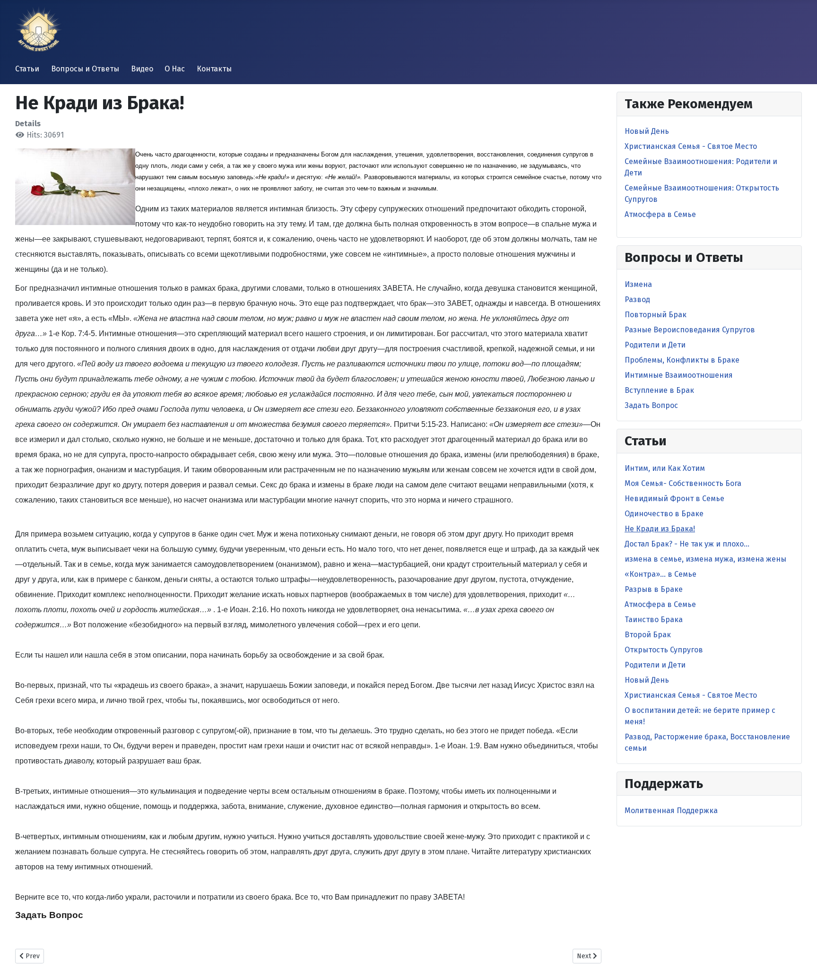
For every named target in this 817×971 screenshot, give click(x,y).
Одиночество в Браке (664, 513)
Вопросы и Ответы (85, 68)
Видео (142, 68)
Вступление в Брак (659, 390)
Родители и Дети (655, 344)
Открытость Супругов (664, 649)
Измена (638, 284)
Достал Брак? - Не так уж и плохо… (687, 543)
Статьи (27, 68)
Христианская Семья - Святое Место (691, 146)
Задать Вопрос (49, 915)
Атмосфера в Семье (660, 214)
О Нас (175, 68)
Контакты (214, 68)
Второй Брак (648, 634)
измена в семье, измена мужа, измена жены (705, 559)
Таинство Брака (654, 619)
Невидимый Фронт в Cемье (674, 498)
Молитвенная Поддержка (671, 810)
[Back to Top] (800, 953)
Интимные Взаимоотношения (679, 375)
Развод (637, 299)
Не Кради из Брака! (660, 528)
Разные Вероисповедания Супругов (690, 329)
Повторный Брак (656, 314)
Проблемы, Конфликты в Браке (682, 359)
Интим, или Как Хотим (665, 468)
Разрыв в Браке (654, 589)
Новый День (647, 131)
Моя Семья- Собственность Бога (683, 483)
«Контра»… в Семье (660, 574)
